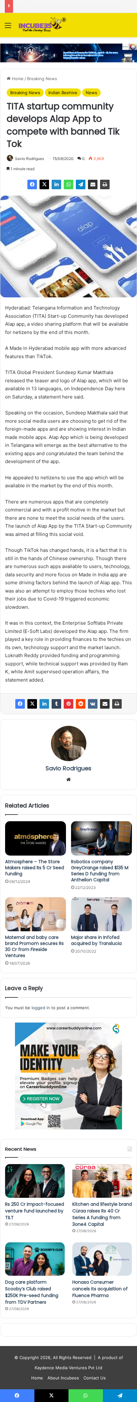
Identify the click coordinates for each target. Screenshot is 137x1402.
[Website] (68, 779)
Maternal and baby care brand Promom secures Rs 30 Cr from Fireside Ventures (34, 946)
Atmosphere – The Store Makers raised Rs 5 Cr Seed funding (34, 867)
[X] (44, 184)
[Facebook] (32, 184)
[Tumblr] (56, 704)
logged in (41, 1007)
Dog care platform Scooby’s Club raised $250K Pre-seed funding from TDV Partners (31, 1292)
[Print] (105, 184)
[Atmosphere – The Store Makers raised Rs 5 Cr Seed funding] (35, 838)
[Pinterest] (68, 704)
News (91, 92)
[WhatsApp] (68, 184)
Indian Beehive (62, 92)
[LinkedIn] (56, 184)
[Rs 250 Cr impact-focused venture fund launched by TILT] (35, 1181)
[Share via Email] (92, 184)
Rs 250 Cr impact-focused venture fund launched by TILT (34, 1211)
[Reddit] (80, 704)
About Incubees (63, 1377)
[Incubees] (41, 25)
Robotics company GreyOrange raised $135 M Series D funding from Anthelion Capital (99, 870)
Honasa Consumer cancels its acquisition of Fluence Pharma (100, 1289)
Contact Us (94, 1377)
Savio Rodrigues (29, 158)
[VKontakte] (92, 704)
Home (17, 78)
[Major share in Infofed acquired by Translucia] (101, 914)
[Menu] (8, 27)
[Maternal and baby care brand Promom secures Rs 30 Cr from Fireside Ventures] (35, 914)
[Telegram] (80, 184)
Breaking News (42, 78)
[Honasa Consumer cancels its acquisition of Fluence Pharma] (102, 1259)
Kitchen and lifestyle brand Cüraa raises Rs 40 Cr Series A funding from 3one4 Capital (102, 1214)
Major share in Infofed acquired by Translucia (96, 940)
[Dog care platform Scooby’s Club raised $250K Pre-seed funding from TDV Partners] (35, 1259)
